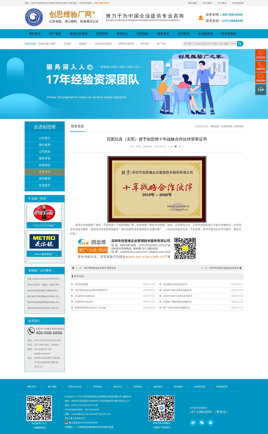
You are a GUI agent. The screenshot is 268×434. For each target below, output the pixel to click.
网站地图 (192, 3)
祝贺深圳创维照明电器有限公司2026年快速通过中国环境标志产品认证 (46, 298)
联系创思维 (237, 3)
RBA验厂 (83, 43)
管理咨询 (102, 33)
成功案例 (183, 33)
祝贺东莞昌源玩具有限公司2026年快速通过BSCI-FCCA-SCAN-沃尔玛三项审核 (46, 304)
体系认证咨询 (78, 33)
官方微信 (222, 3)
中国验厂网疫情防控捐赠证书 (177, 302)
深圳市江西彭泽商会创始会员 (177, 290)
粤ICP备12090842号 (75, 418)
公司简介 (45, 138)
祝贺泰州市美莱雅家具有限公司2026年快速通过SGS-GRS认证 (46, 292)
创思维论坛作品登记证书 (175, 284)
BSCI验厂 (145, 43)
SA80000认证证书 (84, 302)
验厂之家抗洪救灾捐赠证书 (176, 307)
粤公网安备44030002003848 (83, 422)
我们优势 (45, 144)
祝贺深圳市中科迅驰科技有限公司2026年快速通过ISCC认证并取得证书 (46, 310)
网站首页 (35, 33)
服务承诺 (163, 33)
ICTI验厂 (68, 43)
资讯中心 (122, 33)
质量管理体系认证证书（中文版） (91, 307)
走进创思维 (205, 33)
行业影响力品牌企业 (85, 296)
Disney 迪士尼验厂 (47, 43)
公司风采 (45, 151)
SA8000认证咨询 (103, 43)
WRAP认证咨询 (126, 43)
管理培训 (97, 386)
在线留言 (45, 185)
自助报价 (143, 33)
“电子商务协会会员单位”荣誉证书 (100, 268)
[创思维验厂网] (34, 10)
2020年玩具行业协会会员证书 (224, 268)
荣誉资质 (45, 171)
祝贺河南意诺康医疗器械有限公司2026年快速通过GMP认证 (46, 286)
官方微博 (207, 3)
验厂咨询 (161, 43)
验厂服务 (55, 33)
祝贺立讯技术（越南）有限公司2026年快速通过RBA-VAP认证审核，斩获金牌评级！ (46, 280)
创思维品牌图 (81, 284)
